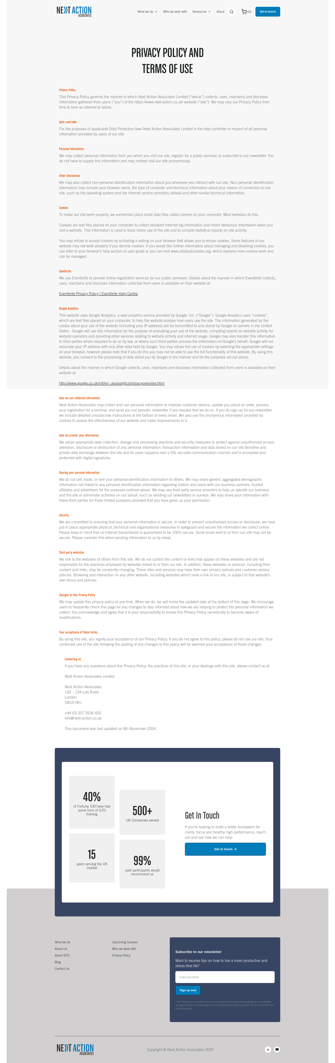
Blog (58, 962)
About (220, 11)
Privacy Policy (121, 955)
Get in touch (268, 11)
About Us (61, 949)
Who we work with (175, 11)
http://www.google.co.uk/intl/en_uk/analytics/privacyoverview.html (111, 383)
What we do (62, 942)
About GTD (62, 955)
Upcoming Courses (124, 942)
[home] (74, 12)
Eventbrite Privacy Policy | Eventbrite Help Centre (98, 293)
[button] (148, 11)
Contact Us (62, 968)
